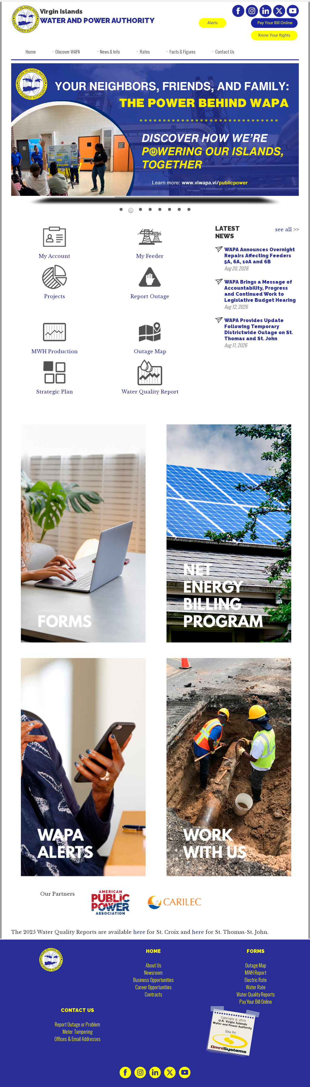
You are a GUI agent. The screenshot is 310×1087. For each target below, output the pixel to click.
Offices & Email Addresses (77, 1039)
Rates (145, 51)
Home (31, 51)
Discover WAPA (67, 51)
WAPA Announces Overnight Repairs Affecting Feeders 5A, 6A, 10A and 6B (259, 256)
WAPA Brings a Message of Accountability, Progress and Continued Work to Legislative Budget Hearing (260, 291)
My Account (54, 256)
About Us (153, 965)
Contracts (153, 994)
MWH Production (54, 351)
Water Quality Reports (255, 994)
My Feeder (149, 256)
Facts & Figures (182, 51)
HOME (153, 951)
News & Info (110, 51)
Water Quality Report (150, 392)
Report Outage (149, 296)
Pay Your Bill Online (255, 1001)
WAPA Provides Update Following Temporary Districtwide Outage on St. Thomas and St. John (258, 329)
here (140, 932)
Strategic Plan (54, 392)
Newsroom (153, 972)
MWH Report (255, 972)
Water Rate (255, 987)
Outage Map (150, 351)
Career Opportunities (153, 987)
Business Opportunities (153, 979)
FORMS (256, 951)
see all (283, 229)
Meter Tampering (78, 1031)
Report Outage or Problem (77, 1024)
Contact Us (224, 51)
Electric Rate (256, 979)
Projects (54, 296)
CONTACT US (77, 1010)
